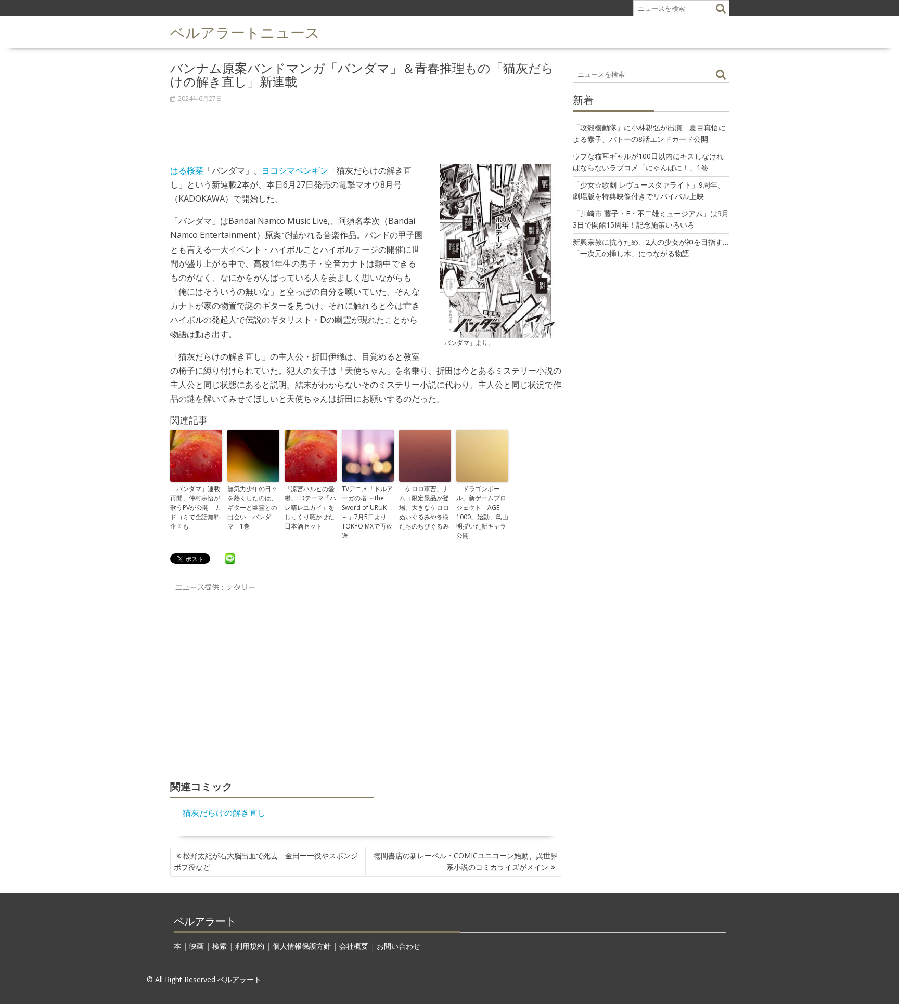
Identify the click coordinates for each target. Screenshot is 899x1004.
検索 (219, 946)
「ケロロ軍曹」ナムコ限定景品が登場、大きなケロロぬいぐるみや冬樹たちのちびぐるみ (424, 507)
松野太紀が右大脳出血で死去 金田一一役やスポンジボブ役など (266, 861)
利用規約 (249, 946)
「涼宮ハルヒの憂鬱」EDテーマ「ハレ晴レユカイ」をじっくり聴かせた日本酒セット (310, 507)
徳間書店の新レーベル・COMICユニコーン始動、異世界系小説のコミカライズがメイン (466, 861)
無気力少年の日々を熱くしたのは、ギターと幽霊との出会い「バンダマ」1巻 (252, 507)
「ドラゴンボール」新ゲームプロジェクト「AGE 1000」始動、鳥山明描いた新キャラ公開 (482, 512)
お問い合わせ (398, 946)
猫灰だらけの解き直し (224, 812)
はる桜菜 (186, 170)
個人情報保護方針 (302, 946)
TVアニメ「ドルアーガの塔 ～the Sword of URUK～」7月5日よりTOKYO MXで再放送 (367, 512)
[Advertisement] (366, 127)
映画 (196, 946)
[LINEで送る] (230, 558)
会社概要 (353, 946)
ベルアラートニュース (245, 31)
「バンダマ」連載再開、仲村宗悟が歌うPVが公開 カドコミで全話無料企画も (195, 507)
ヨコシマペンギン (295, 170)
